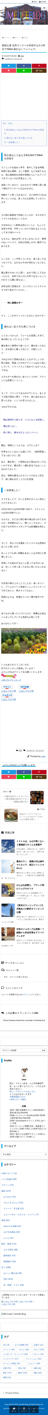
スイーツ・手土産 (13, 1208)
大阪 (37, 1368)
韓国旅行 (9, 1261)
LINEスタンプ (9, 1173)
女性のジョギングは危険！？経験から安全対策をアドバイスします (30, 932)
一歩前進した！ (12, 142)
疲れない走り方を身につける (18, 138)
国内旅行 (9, 1255)
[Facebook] (24, 66)
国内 (6, 1191)
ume (43, 756)
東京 (7, 1373)
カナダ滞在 (10, 1249)
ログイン (25, 994)
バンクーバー (10, 1359)
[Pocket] (8, 70)
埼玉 (22, 1368)
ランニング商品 (11, 1363)
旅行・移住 (8, 1244)
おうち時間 (21, 1345)
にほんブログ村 (8, 691)
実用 (5, 1220)
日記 (26, 38)
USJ (6, 1345)
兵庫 (7, 1368)
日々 (16, 38)
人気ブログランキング (11, 680)
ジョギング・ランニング (13, 59)
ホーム (6, 38)
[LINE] (24, 70)
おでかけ (9, 1197)
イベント (9, 1349)
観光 (22, 1373)
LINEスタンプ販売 (18, 1099)
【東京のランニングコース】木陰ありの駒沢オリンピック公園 (30, 908)
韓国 (7, 1377)
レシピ (8, 1238)
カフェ (24, 1349)
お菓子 (38, 1345)
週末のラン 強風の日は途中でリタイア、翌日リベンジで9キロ (30, 865)
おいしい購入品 (12, 1273)
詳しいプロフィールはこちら (23, 1091)
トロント (38, 1354)
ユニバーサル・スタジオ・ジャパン (21, 1214)
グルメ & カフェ (13, 1202)
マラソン (7, 1185)
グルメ (38, 1349)
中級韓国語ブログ (18, 1096)
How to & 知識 (12, 1226)
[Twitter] (8, 66)
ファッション (33, 1359)
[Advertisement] (23, 97)
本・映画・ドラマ (13, 1285)
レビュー (34, 1363)
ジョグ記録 (9, 1179)
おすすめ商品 (11, 1232)
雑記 (38, 1373)
